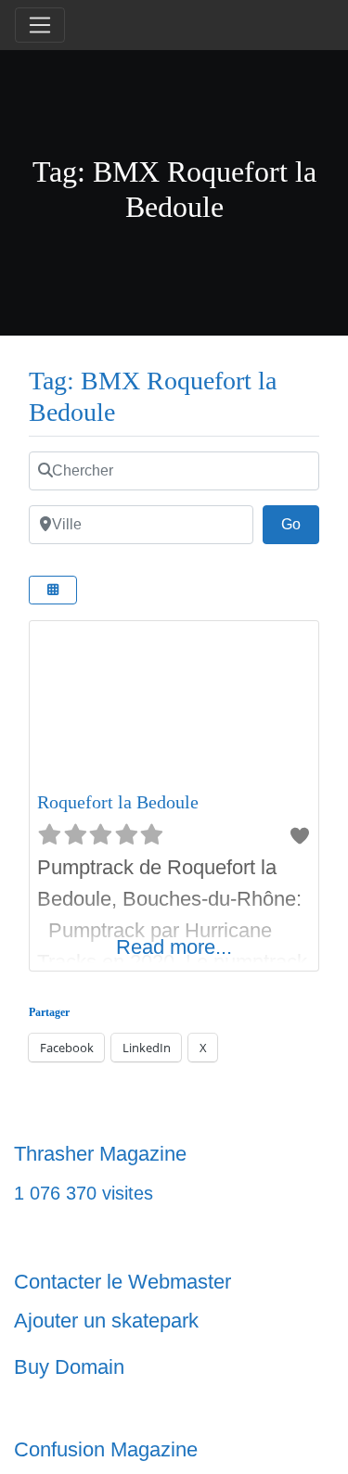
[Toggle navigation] (40, 25)
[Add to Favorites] (299, 836)
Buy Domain (69, 1367)
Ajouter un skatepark (106, 1320)
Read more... (174, 947)
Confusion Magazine (106, 1449)
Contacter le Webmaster (122, 1281)
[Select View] (53, 590)
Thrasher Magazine (100, 1153)
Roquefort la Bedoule (118, 802)
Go (300, 523)
